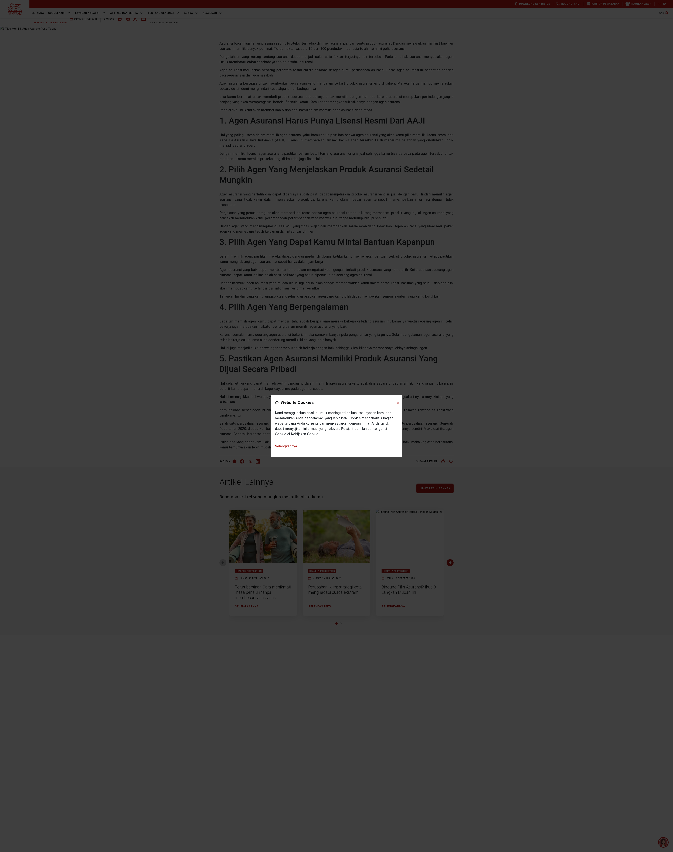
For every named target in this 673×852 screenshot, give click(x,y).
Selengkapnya (286, 446)
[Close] (398, 402)
